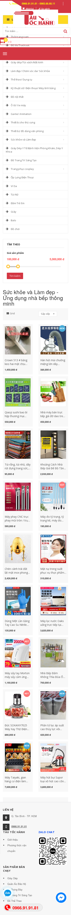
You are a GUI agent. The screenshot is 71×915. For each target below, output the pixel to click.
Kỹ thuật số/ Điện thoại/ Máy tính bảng (33, 88)
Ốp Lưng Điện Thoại (22, 177)
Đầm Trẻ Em (17, 203)
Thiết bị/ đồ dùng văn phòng (27, 131)
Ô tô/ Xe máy (18, 105)
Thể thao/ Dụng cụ (21, 79)
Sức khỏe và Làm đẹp (23, 139)
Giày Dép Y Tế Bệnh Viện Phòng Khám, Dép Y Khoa (34, 150)
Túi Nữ (14, 194)
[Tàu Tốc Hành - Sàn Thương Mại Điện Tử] (35, 17)
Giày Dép (12, 878)
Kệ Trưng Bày (15, 889)
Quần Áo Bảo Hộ (16, 884)
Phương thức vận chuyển (16, 848)
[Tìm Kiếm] (65, 31)
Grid (12, 313)
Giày (13, 211)
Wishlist (30, 8)
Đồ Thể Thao (14, 901)
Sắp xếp (46, 313)
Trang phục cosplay (22, 169)
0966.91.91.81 (19, 826)
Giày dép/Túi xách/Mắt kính (27, 62)
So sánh (45, 8)
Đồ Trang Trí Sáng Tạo (24, 160)
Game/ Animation (21, 114)
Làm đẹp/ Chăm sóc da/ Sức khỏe (30, 71)
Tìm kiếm (14, 275)
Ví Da (14, 186)
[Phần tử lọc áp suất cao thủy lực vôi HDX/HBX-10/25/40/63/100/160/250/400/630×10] (53, 705)
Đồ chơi (15, 229)
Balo (13, 220)
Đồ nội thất (17, 96)
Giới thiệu (12, 839)
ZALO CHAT (46, 832)
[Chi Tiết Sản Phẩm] (11, 328)
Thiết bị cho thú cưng (23, 122)
